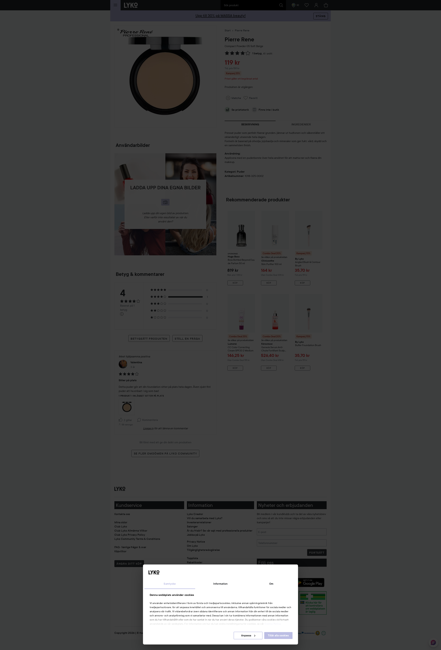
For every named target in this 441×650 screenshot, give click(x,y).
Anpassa (246, 635)
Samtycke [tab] (170, 583)
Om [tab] (271, 583)
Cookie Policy (272, 623)
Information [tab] (220, 583)
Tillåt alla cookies (278, 635)
